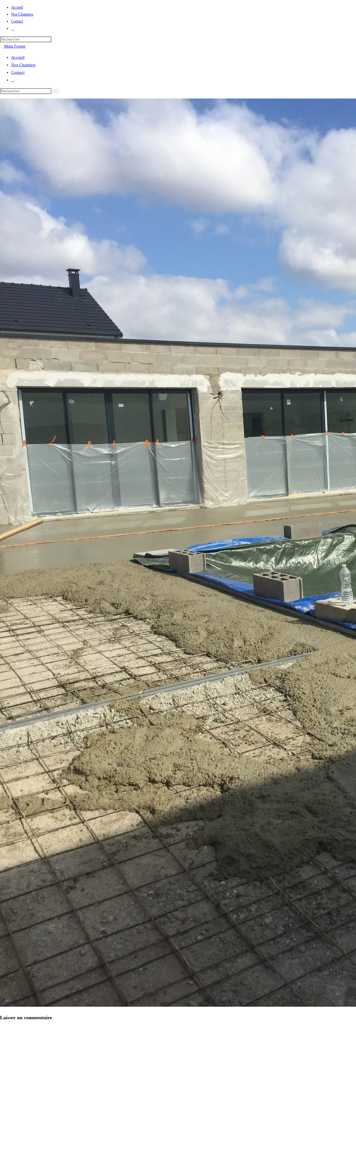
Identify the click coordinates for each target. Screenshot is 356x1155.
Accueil (17, 57)
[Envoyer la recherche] (56, 91)
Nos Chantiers (23, 65)
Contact (17, 72)
